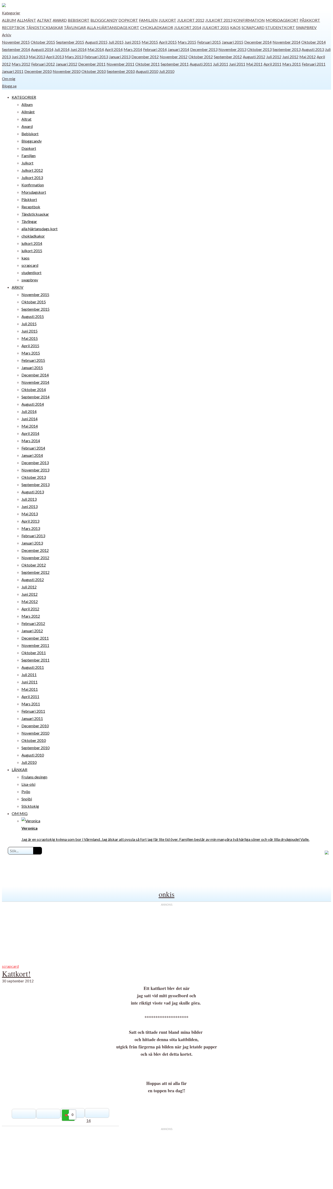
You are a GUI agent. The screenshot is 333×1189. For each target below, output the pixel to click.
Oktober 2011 (147, 64)
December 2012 (145, 56)
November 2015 (16, 42)
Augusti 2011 (201, 64)
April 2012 (30, 608)
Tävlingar (75, 27)
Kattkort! (16, 973)
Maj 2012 (307, 56)
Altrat (44, 20)
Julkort (167, 20)
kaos (235, 27)
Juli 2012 (273, 56)
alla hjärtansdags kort (113, 27)
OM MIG (20, 813)
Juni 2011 (237, 64)
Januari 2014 (178, 49)
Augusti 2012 (254, 56)
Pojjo (25, 791)
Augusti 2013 (313, 49)
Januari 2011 (12, 71)
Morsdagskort (282, 20)
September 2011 (175, 64)
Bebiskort (78, 20)
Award (60, 20)
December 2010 (38, 71)
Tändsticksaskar (44, 27)
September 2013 (287, 49)
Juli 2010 (166, 71)
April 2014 (114, 49)
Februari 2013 (96, 56)
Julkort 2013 (218, 20)
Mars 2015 (187, 42)
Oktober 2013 (259, 49)
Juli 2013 (29, 499)
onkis (167, 894)
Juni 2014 (78, 49)
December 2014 (258, 42)
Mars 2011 (291, 64)
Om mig (8, 78)
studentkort (280, 27)
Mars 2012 (21, 64)
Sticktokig (30, 806)
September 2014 (16, 49)
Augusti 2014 (42, 49)
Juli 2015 (116, 42)
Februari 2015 (209, 42)
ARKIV (17, 287)
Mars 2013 (74, 56)
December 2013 (203, 49)
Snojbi (26, 798)
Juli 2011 (220, 64)
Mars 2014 (133, 49)
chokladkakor (156, 27)
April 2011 (272, 64)
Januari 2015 (232, 42)
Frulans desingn (34, 777)
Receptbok (13, 27)
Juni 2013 (20, 56)
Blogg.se (9, 86)
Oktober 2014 (313, 42)
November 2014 (286, 42)
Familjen (148, 20)
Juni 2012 (290, 56)
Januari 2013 (119, 56)
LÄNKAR (19, 769)
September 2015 (70, 42)
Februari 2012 (43, 64)
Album (9, 20)
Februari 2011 (313, 64)
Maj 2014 (96, 49)
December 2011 (92, 64)
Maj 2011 (254, 64)
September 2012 (228, 56)
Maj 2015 (150, 42)
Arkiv (6, 34)
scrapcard (253, 27)
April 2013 (55, 56)
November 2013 (232, 49)
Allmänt (26, 20)
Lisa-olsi (28, 784)
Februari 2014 (155, 49)
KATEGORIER (24, 97)
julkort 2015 (215, 27)
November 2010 (66, 71)
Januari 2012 (66, 64)
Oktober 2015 (43, 42)
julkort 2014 (187, 27)
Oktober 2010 (93, 71)
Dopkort (128, 20)
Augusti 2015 (96, 42)
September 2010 (121, 71)
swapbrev (306, 27)
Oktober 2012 (200, 56)
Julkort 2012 (190, 20)
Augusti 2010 (147, 71)
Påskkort (310, 20)
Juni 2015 (133, 42)
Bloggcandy (104, 20)
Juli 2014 (61, 49)
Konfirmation (249, 20)
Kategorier (11, 12)
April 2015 (168, 42)
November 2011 (120, 64)
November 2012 (173, 56)
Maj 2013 (37, 56)
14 (88, 1120)
